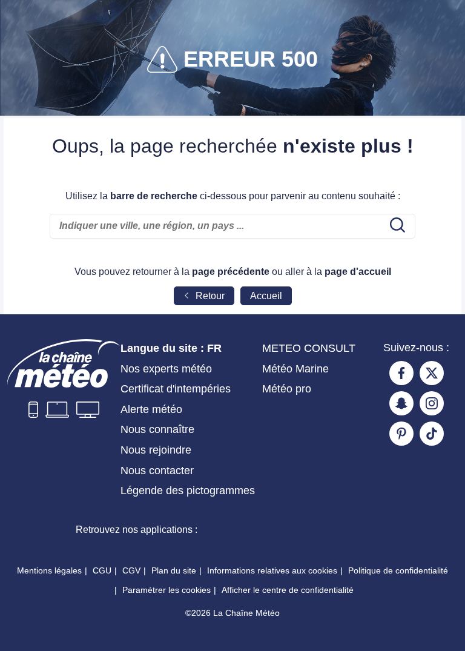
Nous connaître (157, 429)
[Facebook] (401, 373)
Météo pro (286, 389)
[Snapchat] (401, 403)
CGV (131, 570)
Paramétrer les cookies (166, 590)
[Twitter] (432, 373)
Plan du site (173, 570)
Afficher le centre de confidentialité (288, 590)
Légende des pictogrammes (187, 490)
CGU (102, 570)
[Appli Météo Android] (338, 530)
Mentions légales (49, 570)
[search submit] (396, 226)
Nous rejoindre (155, 450)
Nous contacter (157, 470)
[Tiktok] (432, 433)
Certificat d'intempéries (175, 389)
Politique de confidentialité (398, 570)
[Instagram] (432, 403)
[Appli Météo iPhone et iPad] (251, 530)
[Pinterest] (401, 433)
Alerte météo (151, 409)
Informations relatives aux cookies (272, 570)
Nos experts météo (166, 369)
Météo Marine (295, 369)
